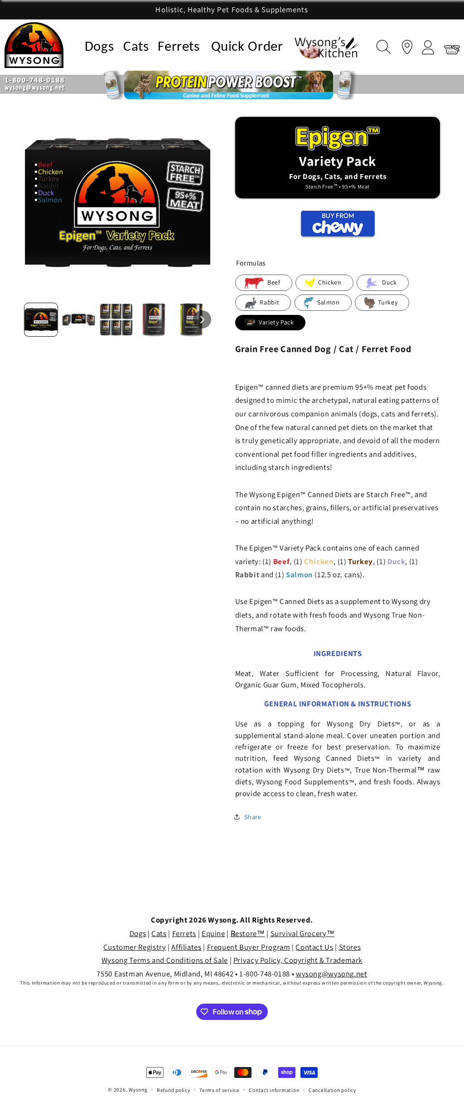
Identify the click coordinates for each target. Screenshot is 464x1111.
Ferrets (178, 47)
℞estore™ (248, 933)
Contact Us (314, 947)
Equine (213, 933)
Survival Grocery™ (303, 933)
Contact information (274, 1090)
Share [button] (252, 816)
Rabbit (268, 302)
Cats (136, 47)
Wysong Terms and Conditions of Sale (165, 960)
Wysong (138, 1089)
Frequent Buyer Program (248, 947)
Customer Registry (134, 947)
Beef (273, 282)
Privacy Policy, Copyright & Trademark (297, 960)
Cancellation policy (332, 1090)
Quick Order (247, 47)
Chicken (329, 282)
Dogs (99, 47)
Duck (389, 282)
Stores (350, 947)
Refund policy (173, 1090)
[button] (381, 45)
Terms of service (219, 1090)
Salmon (327, 302)
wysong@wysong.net (331, 974)
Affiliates (186, 947)
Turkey (387, 302)
